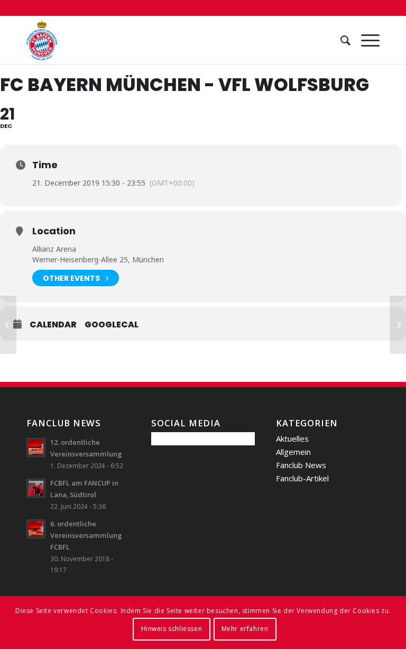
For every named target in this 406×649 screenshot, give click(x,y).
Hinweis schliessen (171, 628)
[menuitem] (340, 40)
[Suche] (340, 40)
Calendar (53, 324)
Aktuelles (292, 438)
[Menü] (365, 40)
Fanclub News (301, 465)
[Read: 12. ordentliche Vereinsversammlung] (35, 447)
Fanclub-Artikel (302, 478)
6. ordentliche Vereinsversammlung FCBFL (86, 535)
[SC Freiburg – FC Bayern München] (8, 325)
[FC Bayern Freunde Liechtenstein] (41, 40)
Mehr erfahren (245, 628)
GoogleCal (112, 324)
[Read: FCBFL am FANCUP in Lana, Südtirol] (35, 488)
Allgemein (293, 451)
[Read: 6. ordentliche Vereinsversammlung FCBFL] (35, 528)
